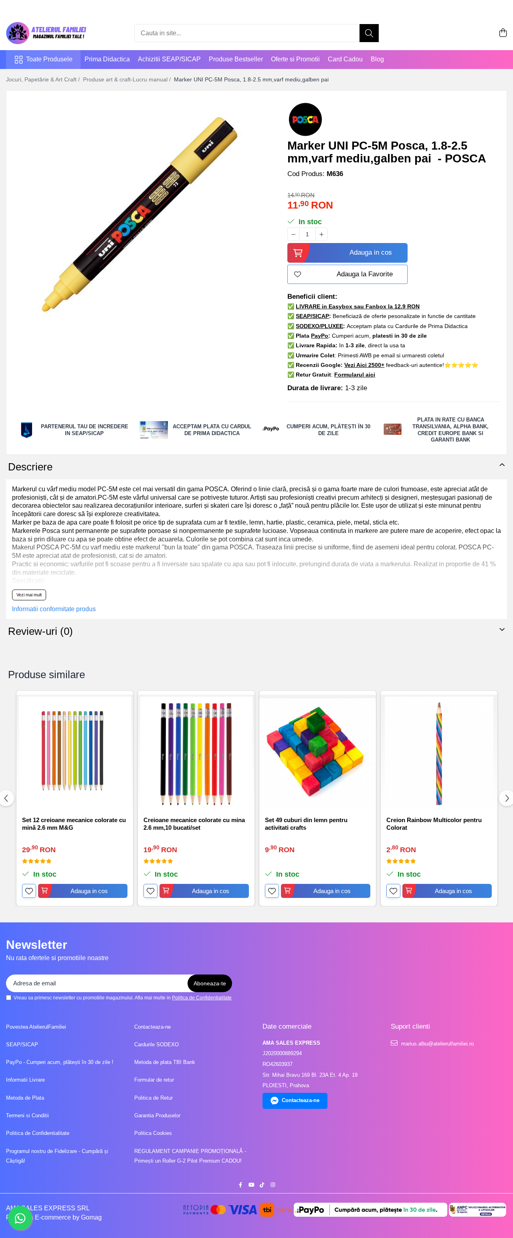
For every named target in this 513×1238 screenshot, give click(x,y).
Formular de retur (154, 1080)
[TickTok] (262, 1185)
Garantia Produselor (157, 1115)
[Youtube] (251, 1185)
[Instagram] (272, 1185)
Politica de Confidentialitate (202, 998)
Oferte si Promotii (295, 59)
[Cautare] (369, 33)
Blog (377, 59)
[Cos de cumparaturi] (503, 33)
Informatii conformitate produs (54, 609)
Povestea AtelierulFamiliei (36, 1027)
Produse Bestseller (236, 59)
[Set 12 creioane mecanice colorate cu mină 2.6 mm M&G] (74, 753)
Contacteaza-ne (152, 1027)
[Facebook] (240, 1185)
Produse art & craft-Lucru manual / (127, 79)
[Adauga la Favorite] (29, 891)
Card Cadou (345, 59)
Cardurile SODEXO (156, 1044)
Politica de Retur (153, 1098)
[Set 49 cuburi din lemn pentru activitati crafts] (317, 753)
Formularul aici (354, 374)
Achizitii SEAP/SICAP (169, 59)
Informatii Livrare (25, 1080)
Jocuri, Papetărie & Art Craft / (43, 79)
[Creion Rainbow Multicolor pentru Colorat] (439, 753)
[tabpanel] (139, 224)
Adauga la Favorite (365, 274)
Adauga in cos (370, 252)
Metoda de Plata (25, 1098)
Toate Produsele (49, 59)
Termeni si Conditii (27, 1115)
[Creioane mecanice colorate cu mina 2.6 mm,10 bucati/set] (196, 753)
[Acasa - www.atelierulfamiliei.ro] (46, 33)
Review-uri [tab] (40, 631)
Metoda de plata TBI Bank (164, 1062)
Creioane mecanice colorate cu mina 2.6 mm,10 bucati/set (194, 824)
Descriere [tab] (30, 467)
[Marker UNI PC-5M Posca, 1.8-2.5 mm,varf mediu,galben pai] (139, 224)
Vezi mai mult (29, 594)
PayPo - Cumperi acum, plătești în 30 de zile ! (59, 1062)
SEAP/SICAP (22, 1044)
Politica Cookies (153, 1133)
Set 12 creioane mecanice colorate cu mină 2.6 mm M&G (74, 824)
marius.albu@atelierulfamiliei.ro (437, 1044)
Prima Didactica (107, 59)
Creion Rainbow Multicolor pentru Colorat (434, 824)
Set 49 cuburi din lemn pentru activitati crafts (306, 824)
